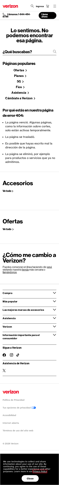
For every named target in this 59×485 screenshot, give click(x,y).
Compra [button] (7, 292)
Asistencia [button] (9, 318)
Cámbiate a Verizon (19, 98)
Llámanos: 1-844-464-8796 (16, 15)
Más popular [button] (10, 301)
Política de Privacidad (13, 400)
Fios (19, 87)
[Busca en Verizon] (32, 6)
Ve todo (7, 191)
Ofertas (19, 70)
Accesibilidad (9, 415)
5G (19, 81)
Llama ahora (44, 15)
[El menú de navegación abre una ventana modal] (54, 6)
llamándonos (10, 272)
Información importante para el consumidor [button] (21, 336)
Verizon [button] (7, 326)
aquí (49, 266)
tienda (25, 269)
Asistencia (19, 92)
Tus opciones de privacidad (17, 407)
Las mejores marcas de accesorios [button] (23, 309)
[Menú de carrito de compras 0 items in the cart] (47, 6)
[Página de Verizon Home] (10, 6)
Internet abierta (11, 423)
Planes (19, 76)
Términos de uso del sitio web (18, 430)
